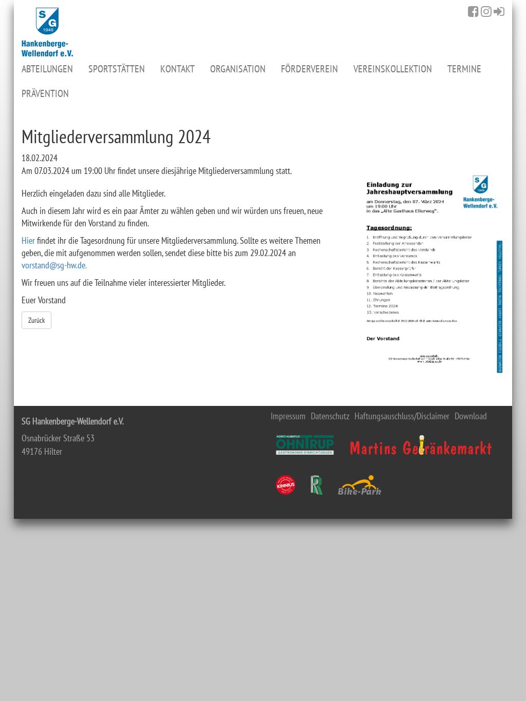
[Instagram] (486, 11)
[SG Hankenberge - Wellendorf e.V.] (47, 32)
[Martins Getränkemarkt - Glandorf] (421, 444)
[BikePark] (359, 485)
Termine (464, 68)
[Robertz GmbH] (316, 485)
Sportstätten (116, 68)
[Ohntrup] (305, 444)
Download (471, 416)
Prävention (45, 93)
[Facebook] (473, 11)
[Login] (499, 11)
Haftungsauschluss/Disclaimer (401, 416)
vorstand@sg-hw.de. (54, 265)
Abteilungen (47, 68)
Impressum (288, 416)
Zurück (36, 320)
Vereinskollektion (392, 68)
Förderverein (309, 68)
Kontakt (177, 68)
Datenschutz (330, 416)
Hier (29, 240)
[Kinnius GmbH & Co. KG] (285, 485)
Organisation (238, 68)
